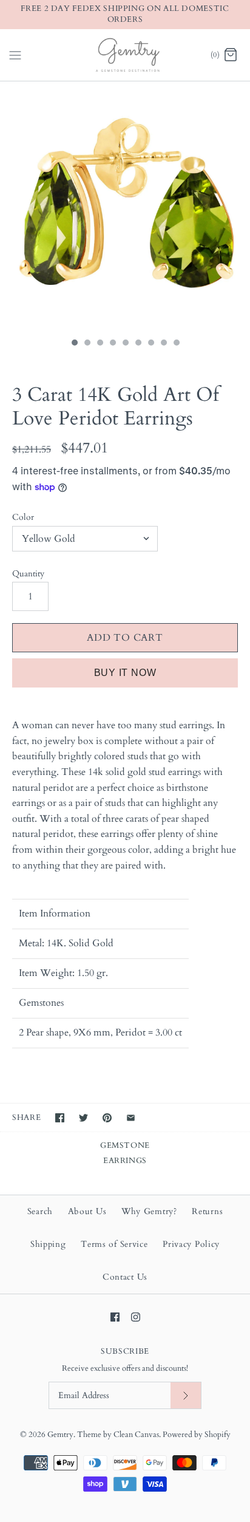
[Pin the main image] (107, 1117)
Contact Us (125, 1277)
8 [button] (163, 344)
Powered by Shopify (197, 1434)
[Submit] (186, 1395)
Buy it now (125, 672)
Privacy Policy (191, 1244)
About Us (87, 1211)
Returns (207, 1211)
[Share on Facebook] (59, 1117)
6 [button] (138, 344)
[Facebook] (115, 1317)
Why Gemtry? (149, 1211)
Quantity (28, 573)
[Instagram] (135, 1317)
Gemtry (60, 1434)
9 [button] (176, 344)
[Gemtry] (125, 55)
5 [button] (125, 344)
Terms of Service (114, 1244)
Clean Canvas (136, 1434)
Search (40, 1211)
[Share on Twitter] (83, 1117)
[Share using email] (130, 1117)
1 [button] (74, 344)
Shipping (48, 1244)
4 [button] (112, 344)
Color (23, 517)
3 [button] (99, 344)
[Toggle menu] (15, 54)
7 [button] (150, 344)
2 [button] (87, 344)
